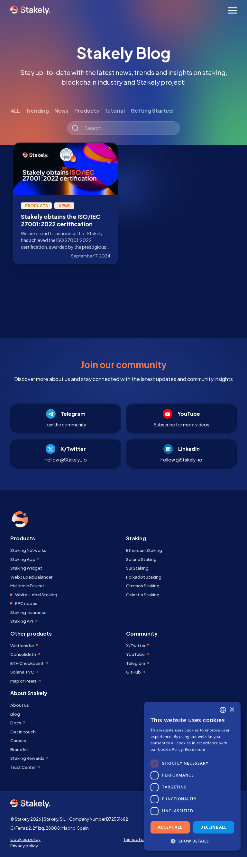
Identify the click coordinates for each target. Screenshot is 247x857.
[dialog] (192, 776)
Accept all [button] (170, 827)
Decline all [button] (213, 827)
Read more (195, 749)
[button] (192, 841)
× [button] (231, 709)
